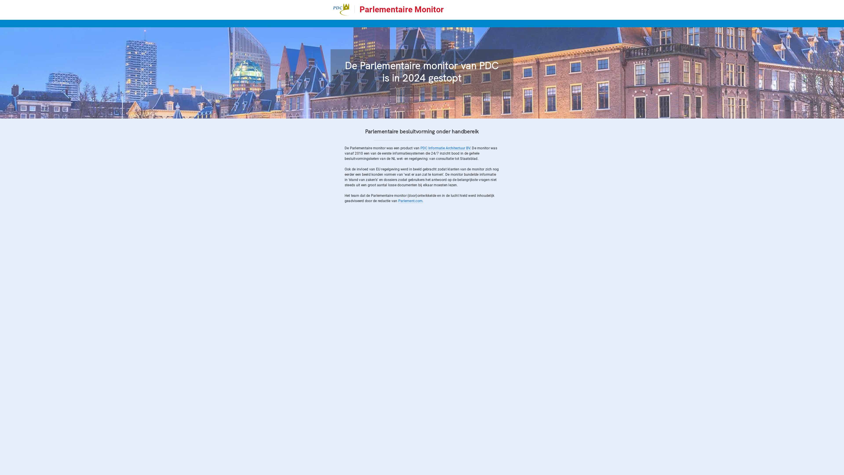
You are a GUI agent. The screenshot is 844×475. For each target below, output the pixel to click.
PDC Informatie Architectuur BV (445, 148)
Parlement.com (410, 201)
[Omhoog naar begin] (562, 471)
